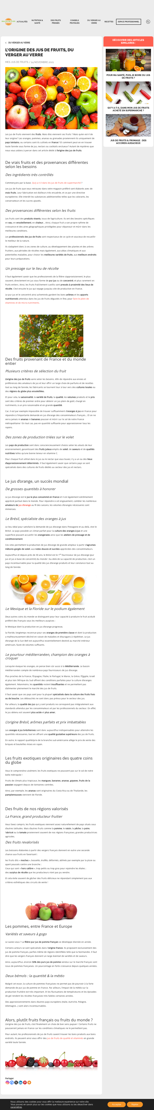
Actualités (22, 22)
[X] (16, 1082)
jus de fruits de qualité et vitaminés (65, 1038)
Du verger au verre (94, 21)
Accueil (8, 22)
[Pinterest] (25, 1082)
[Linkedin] (20, 1082)
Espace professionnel (128, 22)
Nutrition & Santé (37, 21)
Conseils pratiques (74, 21)
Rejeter (134, 1104)
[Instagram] (7, 1082)
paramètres (16, 1107)
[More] (29, 1082)
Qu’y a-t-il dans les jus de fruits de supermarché (56, 182)
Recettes (109, 22)
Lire (128, 51)
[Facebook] (12, 1082)
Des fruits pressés (56, 21)
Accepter (116, 1104)
